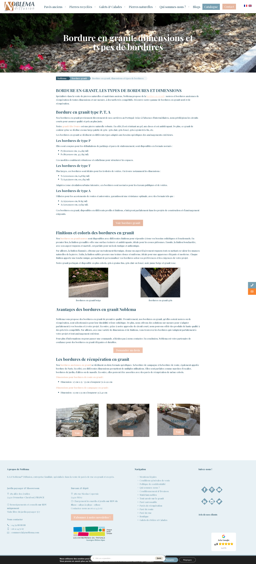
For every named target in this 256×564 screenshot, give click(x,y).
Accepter (170, 560)
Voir (77, 433)
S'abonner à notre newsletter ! (92, 517)
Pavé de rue (145, 512)
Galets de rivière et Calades (153, 520)
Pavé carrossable (148, 502)
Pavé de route (146, 509)
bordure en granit (155, 96)
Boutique (144, 516)
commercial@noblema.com (25, 532)
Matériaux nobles (148, 494)
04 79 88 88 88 (18, 525)
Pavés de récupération (151, 505)
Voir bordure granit (128, 223)
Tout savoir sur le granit (152, 498)
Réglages (187, 560)
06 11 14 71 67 (17, 528)
